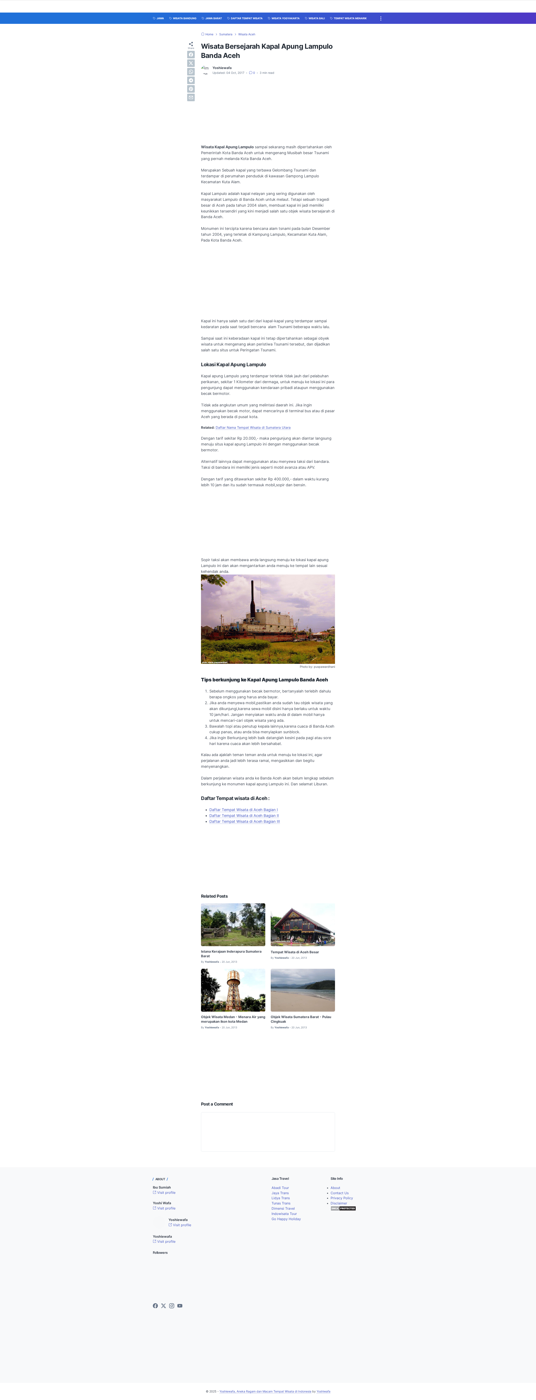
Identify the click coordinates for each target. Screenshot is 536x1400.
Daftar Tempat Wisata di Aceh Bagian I (243, 809)
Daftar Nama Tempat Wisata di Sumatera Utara (253, 427)
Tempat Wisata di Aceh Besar (295, 952)
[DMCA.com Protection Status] (343, 1210)
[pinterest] (191, 89)
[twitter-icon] (163, 1306)
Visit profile (165, 1192)
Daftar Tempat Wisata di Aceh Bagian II (244, 815)
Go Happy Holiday (286, 1219)
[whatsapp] (191, 72)
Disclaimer (339, 1203)
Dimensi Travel (283, 1208)
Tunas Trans (281, 1203)
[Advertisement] (268, 109)
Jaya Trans (280, 1193)
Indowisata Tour (284, 1214)
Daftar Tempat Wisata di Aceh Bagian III (244, 821)
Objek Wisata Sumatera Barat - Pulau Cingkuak (301, 1019)
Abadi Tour (280, 1188)
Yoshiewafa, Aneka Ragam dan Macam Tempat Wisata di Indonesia (265, 1391)
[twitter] (191, 63)
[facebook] (191, 54)
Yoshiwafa (323, 1391)
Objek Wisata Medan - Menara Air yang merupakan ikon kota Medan (233, 1019)
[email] (191, 97)
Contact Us (340, 1193)
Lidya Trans (281, 1198)
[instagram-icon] (171, 1306)
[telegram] (191, 80)
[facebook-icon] (155, 1306)
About (335, 1188)
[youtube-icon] (179, 1306)
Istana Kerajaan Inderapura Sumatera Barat (231, 953)
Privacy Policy (342, 1198)
